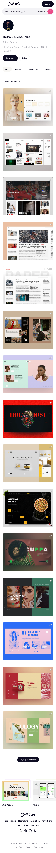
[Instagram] (30, 830)
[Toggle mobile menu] (3, 4)
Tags (21, 847)
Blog (19, 825)
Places (28, 847)
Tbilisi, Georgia (10, 42)
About (26, 825)
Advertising (47, 821)
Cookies (44, 843)
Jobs (15, 847)
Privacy (35, 843)
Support (35, 825)
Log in (47, 4)
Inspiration (35, 821)
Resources (38, 847)
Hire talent (23, 821)
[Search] (50, 11)
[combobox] (19, 11)
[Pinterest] (35, 830)
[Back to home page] (14, 4)
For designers (10, 821)
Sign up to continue (28, 760)
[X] (21, 830)
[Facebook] (25, 830)
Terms (27, 843)
